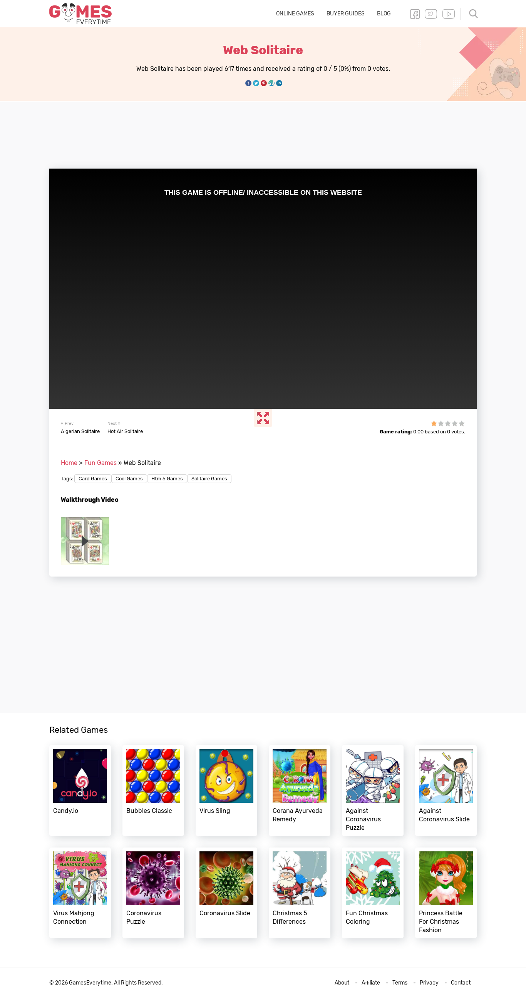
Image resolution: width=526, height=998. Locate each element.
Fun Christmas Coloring (373, 893)
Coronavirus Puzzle (153, 893)
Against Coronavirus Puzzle (373, 790)
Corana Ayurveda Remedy (299, 790)
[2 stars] (440, 423)
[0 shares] (248, 83)
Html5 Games (167, 478)
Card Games (93, 478)
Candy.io (80, 790)
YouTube (448, 14)
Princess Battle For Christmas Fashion (446, 893)
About (342, 983)
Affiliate (371, 983)
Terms (399, 983)
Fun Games (100, 462)
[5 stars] (461, 423)
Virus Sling (226, 790)
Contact (461, 983)
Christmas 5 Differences (299, 893)
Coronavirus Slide (226, 893)
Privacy (429, 983)
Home (69, 462)
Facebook (415, 14)
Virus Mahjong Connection (80, 893)
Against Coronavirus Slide (446, 790)
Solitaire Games (209, 478)
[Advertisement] (263, 130)
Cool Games (129, 478)
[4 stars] (454, 423)
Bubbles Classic (153, 790)
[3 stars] (447, 423)
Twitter (431, 14)
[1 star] (434, 423)
